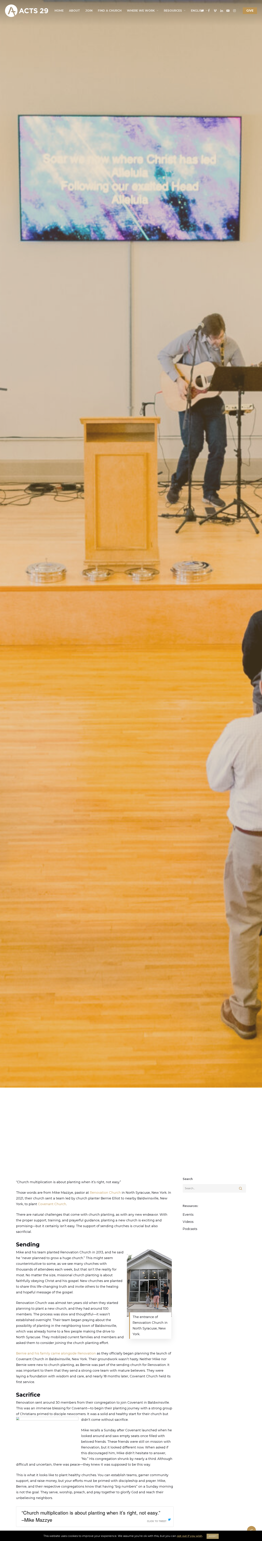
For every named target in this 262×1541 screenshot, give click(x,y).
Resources (173, 10)
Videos (188, 1222)
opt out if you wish (189, 1536)
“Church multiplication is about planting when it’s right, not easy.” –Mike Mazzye (91, 1516)
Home (59, 10)
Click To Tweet (156, 1521)
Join (89, 10)
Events (188, 1215)
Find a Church (110, 10)
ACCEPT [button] (213, 1536)
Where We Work (141, 10)
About (74, 10)
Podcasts (190, 1229)
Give (249, 10)
